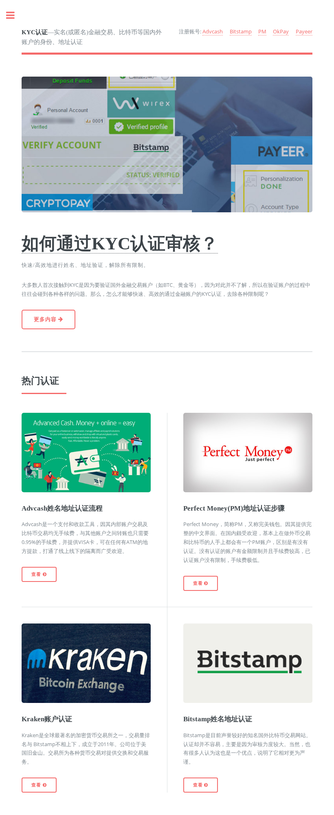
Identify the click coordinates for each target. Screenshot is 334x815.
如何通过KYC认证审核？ (120, 243)
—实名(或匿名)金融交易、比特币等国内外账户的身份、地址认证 (92, 37)
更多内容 (46, 319)
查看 (36, 574)
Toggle (14, 15)
